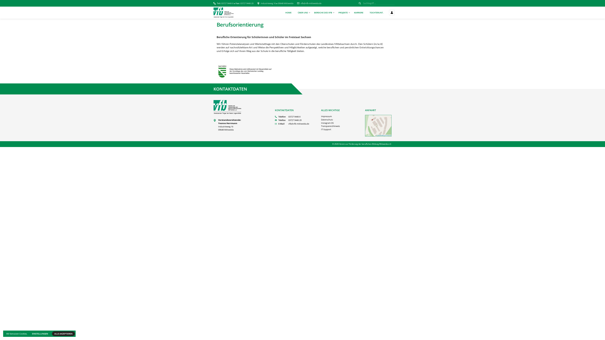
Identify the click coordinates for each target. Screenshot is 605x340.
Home (288, 12)
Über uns (303, 12)
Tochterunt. (376, 12)
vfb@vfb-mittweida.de (311, 3)
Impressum (326, 116)
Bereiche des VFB (323, 12)
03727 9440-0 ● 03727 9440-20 (235, 3)
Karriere (358, 12)
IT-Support (326, 129)
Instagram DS (327, 123)
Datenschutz (327, 119)
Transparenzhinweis (330, 126)
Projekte (343, 12)
